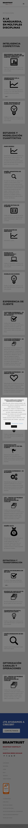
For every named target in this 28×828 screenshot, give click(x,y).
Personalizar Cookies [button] (17, 423)
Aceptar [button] (8, 423)
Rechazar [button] (14, 426)
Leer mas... (21, 419)
